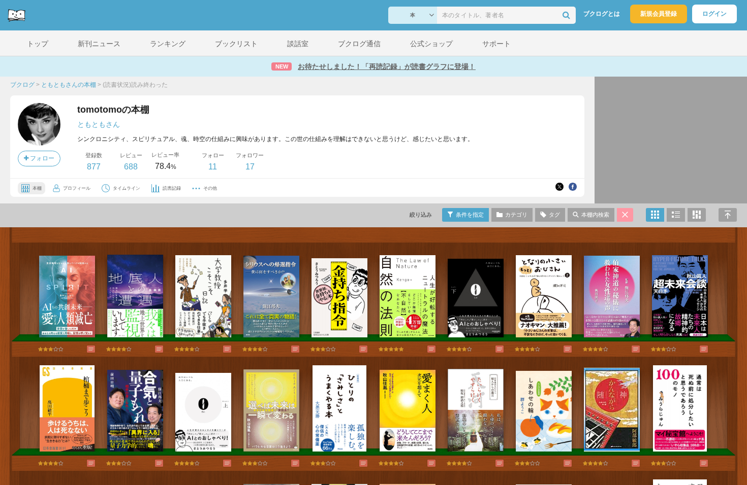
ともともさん (98, 124)
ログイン (714, 13)
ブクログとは (601, 13)
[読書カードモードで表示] (697, 215)
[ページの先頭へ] (728, 215)
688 (131, 166)
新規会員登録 (658, 13)
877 (94, 166)
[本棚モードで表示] (655, 215)
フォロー (41, 158)
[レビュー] (81, 349)
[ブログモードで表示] (676, 215)
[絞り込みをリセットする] (625, 215)
